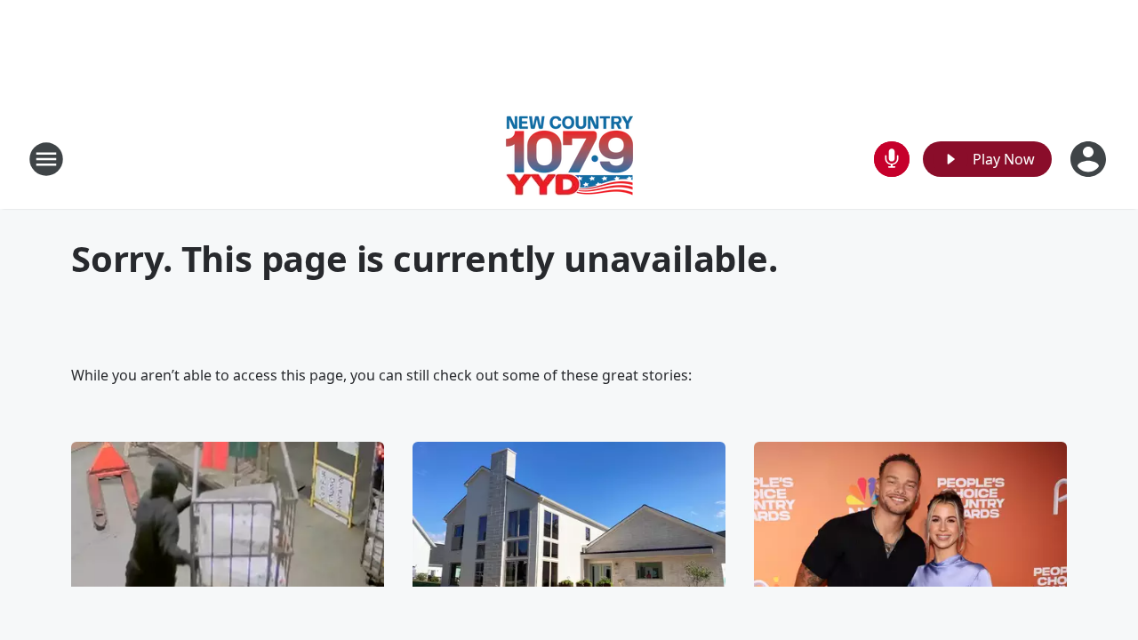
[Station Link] (569, 158)
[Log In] (1090, 159)
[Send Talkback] (892, 159)
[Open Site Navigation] (46, 159)
